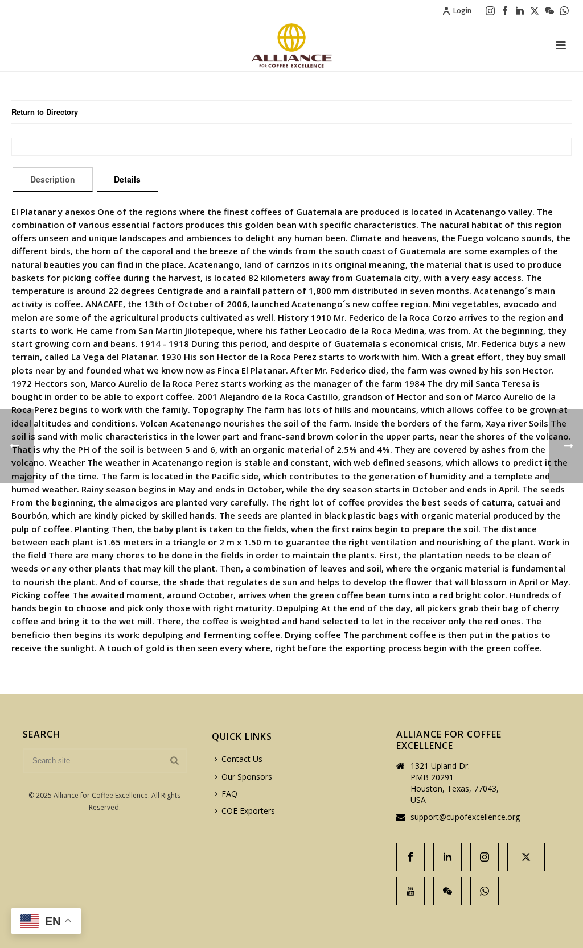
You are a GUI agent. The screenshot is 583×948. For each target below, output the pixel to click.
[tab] (53, 179)
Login (462, 10)
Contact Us (241, 759)
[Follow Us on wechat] (447, 891)
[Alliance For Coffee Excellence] (291, 45)
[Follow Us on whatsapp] (484, 891)
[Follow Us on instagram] (484, 857)
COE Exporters (248, 810)
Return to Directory (44, 111)
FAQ (229, 793)
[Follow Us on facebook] (410, 857)
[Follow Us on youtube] (410, 891)
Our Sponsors (246, 776)
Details (127, 179)
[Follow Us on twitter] (526, 857)
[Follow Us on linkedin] (447, 857)
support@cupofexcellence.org (465, 817)
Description (52, 179)
